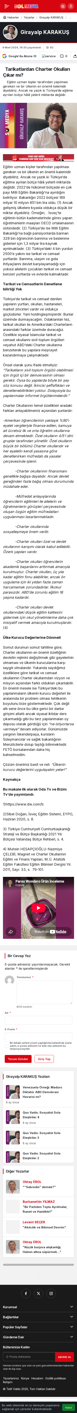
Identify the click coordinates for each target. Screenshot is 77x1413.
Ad (8, 1012)
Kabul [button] (68, 1407)
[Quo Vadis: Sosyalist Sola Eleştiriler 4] (38, 1117)
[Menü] (7, 6)
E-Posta (11, 1029)
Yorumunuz (25, 977)
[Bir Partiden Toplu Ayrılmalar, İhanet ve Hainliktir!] (38, 1207)
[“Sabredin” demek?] (38, 1187)
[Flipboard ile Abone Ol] (49, 56)
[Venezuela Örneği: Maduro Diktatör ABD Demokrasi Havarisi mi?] (38, 1094)
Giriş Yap (44, 1059)
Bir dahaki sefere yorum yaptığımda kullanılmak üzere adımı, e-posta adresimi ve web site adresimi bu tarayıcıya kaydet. (41, 1045)
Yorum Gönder (18, 1059)
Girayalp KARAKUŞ (45, 32)
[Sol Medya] (26, 6)
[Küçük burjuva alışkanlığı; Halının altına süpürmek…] (38, 1247)
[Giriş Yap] (71, 6)
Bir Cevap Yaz (19, 956)
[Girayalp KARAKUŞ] (10, 32)
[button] (63, 6)
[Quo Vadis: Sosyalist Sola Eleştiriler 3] (38, 1138)
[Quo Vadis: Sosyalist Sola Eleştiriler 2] (38, 1158)
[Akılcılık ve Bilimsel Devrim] (38, 1227)
